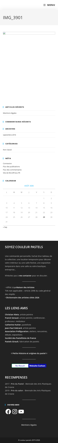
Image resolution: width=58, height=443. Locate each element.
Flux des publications (11, 166)
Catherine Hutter (13, 324)
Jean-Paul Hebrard (13, 328)
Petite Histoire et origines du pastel (29, 353)
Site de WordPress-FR (11, 173)
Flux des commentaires (12, 170)
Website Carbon (37, 365)
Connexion (7, 163)
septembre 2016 (9, 135)
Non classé (7, 149)
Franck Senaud (11, 318)
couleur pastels (14, 5)
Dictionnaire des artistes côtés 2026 (22, 297)
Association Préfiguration (16, 331)
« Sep (5, 227)
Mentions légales (9, 113)
